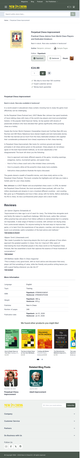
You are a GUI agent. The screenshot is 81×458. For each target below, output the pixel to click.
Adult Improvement (38, 392)
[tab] (38, 359)
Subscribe (70, 405)
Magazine (24, 1)
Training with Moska (43, 352)
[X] (16, 446)
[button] (39, 414)
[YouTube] (6, 446)
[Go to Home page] (37, 7)
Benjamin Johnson (44, 48)
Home (6, 20)
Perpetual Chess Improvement (20, 20)
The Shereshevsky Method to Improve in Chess (60, 352)
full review (9, 254)
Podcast (40, 1)
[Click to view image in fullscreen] (16, 39)
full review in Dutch (12, 233)
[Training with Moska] (44, 339)
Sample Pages (62, 48)
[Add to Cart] (43, 73)
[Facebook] (11, 446)
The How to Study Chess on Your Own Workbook (28, 352)
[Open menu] (5, 6)
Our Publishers (51, 1)
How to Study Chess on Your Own (12, 352)
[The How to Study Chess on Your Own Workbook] (28, 339)
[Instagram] (20, 446)
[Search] (72, 14)
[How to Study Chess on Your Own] (12, 339)
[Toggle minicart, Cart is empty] (73, 6)
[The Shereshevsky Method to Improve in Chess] (61, 339)
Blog (32, 1)
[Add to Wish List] (49, 73)
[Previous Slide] (6, 344)
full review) (9, 270)
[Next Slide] (73, 344)
